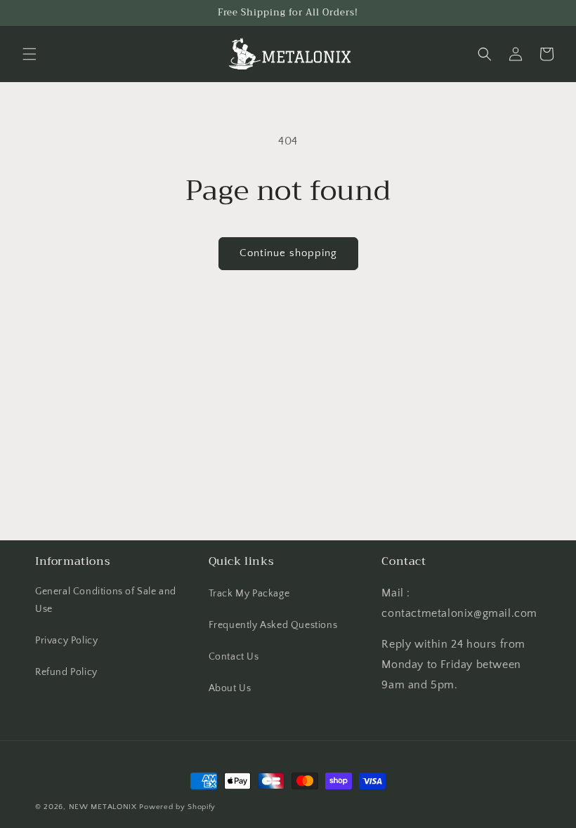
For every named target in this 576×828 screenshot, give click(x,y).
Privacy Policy (66, 640)
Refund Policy (66, 672)
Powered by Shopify (177, 807)
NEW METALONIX (103, 807)
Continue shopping (288, 253)
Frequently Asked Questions (273, 625)
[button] (29, 54)
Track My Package (249, 593)
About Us (230, 688)
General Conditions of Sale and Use (105, 600)
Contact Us (234, 656)
